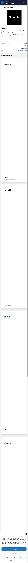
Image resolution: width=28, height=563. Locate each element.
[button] (26, 534)
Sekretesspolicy (17, 560)
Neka (14, 553)
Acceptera (14, 549)
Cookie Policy (10, 560)
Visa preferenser (14, 557)
